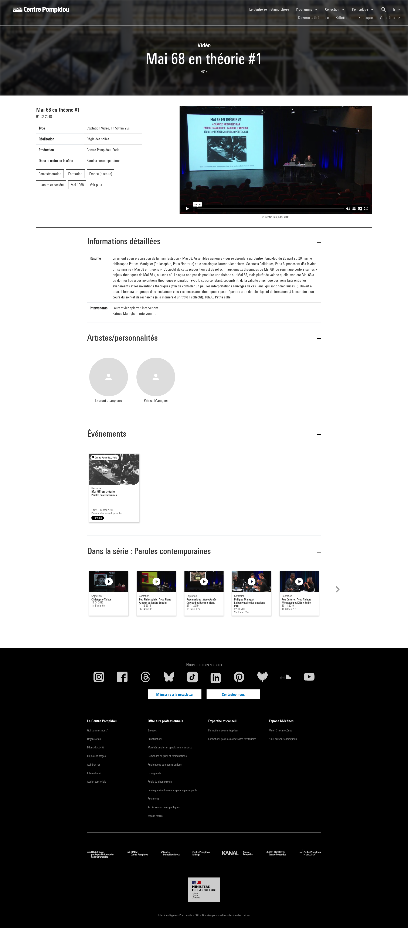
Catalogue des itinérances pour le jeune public (173, 790)
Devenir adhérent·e (315, 17)
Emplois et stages (96, 756)
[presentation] (337, 589)
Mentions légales (167, 915)
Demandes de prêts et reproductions (167, 756)
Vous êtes (388, 17)
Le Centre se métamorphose (270, 9)
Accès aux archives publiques (164, 807)
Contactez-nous (233, 694)
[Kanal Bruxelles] (240, 856)
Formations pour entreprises (223, 730)
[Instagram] (98, 678)
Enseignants (154, 773)
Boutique (367, 17)
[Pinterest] (239, 678)
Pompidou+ (360, 9)
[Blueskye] (169, 678)
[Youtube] (309, 678)
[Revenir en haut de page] (398, 918)
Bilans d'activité (95, 747)
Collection (332, 9)
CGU (197, 915)
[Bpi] (103, 856)
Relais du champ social (160, 781)
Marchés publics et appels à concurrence (170, 747)
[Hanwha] (310, 856)
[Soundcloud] (286, 678)
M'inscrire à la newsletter (175, 694)
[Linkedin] (215, 678)
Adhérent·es (93, 764)
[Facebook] (122, 678)
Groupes (152, 730)
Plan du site (186, 915)
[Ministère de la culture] (204, 889)
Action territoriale (96, 781)
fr (394, 9)
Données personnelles (214, 915)
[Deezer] (262, 678)
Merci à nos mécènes (280, 730)
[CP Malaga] (204, 856)
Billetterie (344, 17)
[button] (204, 242)
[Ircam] (140, 856)
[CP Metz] (173, 856)
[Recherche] (384, 9)
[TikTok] (192, 678)
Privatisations (155, 739)
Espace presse (155, 815)
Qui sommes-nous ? (97, 730)
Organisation (94, 739)
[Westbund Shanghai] (279, 856)
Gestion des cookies (239, 915)
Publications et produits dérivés (164, 764)
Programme (304, 9)
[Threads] (145, 678)
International (94, 773)
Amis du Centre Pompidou (283, 739)
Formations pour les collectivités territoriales (232, 739)
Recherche (153, 798)
